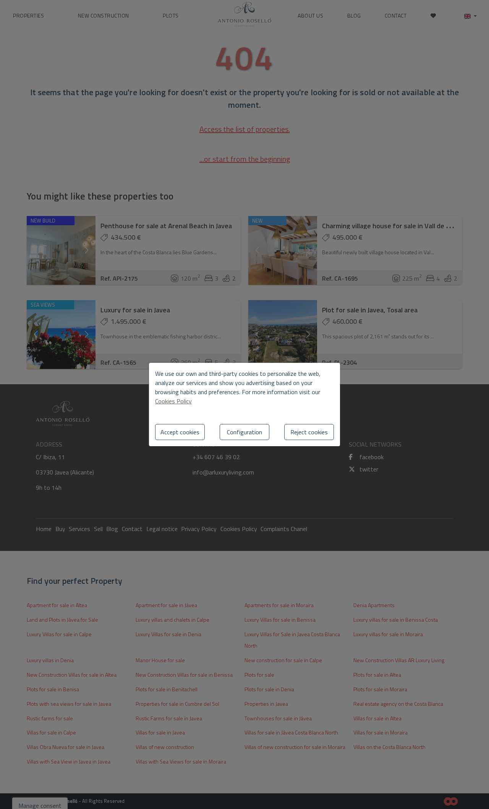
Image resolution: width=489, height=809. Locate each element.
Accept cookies (179, 432)
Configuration (244, 432)
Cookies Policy (173, 401)
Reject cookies (309, 432)
